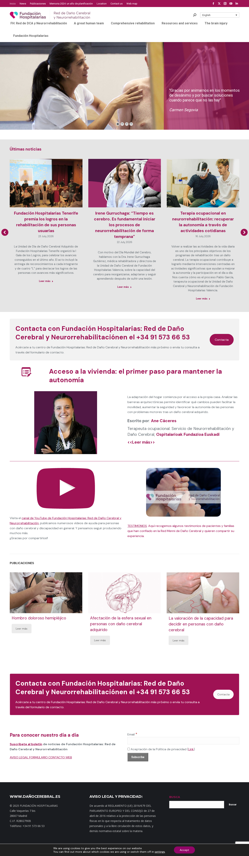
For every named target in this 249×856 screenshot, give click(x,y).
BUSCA (174, 797)
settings (160, 851)
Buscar (233, 804)
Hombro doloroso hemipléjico (39, 618)
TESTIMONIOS (137, 526)
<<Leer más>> (141, 442)
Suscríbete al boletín (26, 744)
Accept (184, 850)
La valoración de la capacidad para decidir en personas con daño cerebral (201, 623)
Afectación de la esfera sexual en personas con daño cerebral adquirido (120, 623)
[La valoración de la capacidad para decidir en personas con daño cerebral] (203, 592)
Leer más (44, 281)
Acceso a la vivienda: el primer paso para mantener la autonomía (135, 375)
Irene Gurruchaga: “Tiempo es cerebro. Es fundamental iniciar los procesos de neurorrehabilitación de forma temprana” (124, 224)
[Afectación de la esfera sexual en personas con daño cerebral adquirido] (124, 592)
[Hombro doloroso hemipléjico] (46, 592)
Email (132, 734)
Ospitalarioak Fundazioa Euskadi (188, 434)
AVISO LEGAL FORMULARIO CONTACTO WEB (41, 757)
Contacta (222, 340)
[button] (219, 15)
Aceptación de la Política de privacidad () (162, 749)
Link (191, 749)
